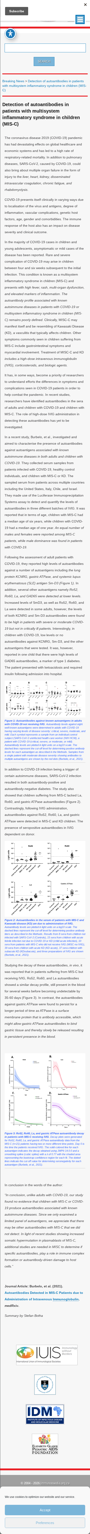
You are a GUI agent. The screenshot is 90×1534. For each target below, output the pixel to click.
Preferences (45, 1523)
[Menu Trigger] (80, 19)
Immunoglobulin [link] (66, 1299)
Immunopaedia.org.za (55, 1483)
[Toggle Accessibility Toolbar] (10, 33)
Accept (45, 1510)
